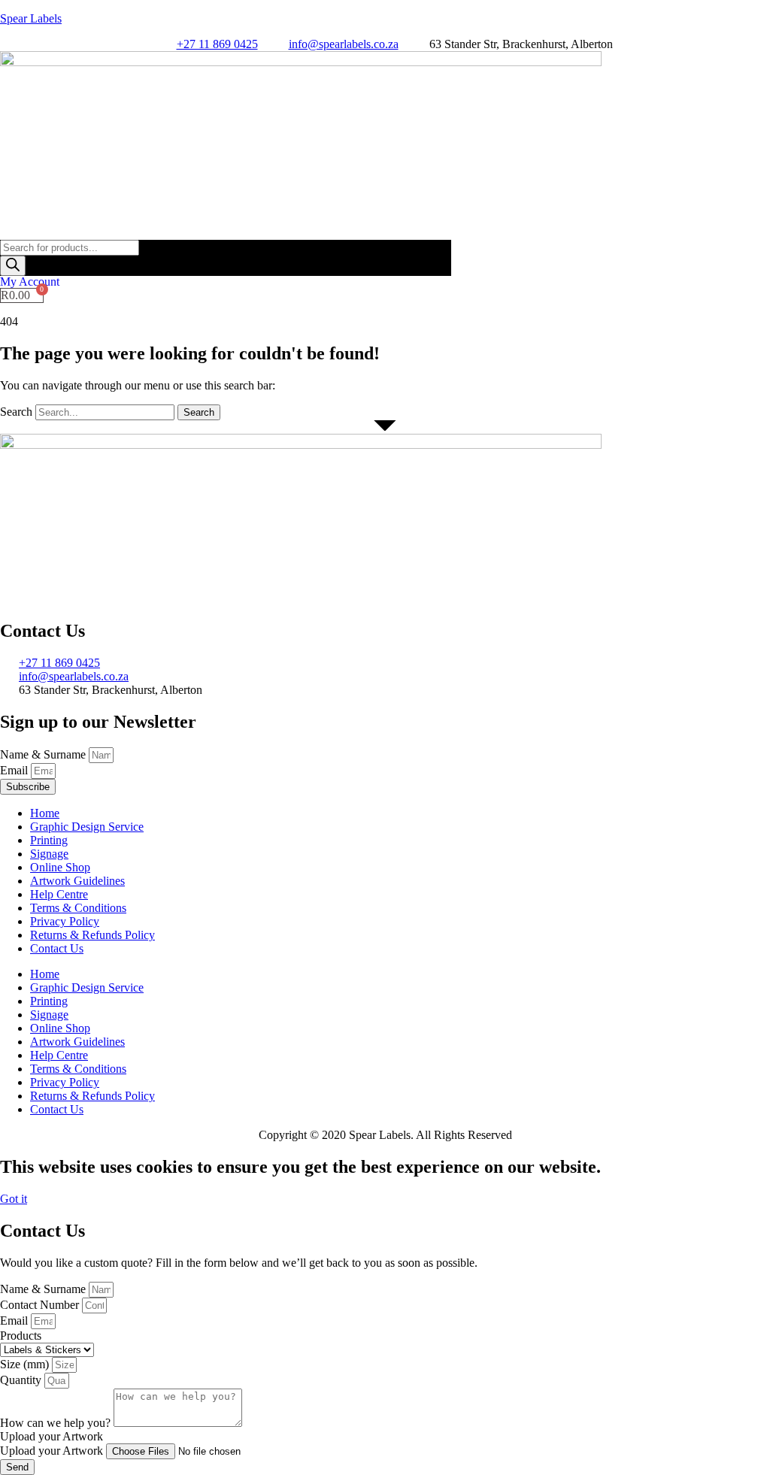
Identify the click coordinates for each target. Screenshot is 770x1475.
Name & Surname (44, 754)
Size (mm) (26, 1364)
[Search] (13, 266)
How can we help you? (57, 1422)
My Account (29, 282)
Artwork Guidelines (77, 880)
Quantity (22, 1380)
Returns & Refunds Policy (92, 934)
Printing (49, 840)
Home (44, 813)
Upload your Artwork (53, 1450)
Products (20, 1335)
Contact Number (41, 1304)
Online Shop (60, 867)
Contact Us (56, 948)
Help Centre (59, 894)
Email (15, 770)
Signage (49, 853)
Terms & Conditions (78, 907)
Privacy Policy (64, 921)
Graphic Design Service (87, 826)
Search (16, 411)
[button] (385, 231)
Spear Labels (31, 18)
